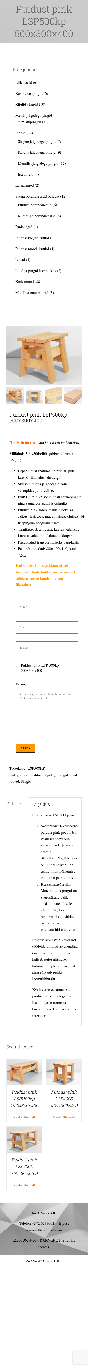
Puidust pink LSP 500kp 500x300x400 (40, 668)
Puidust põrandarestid (34, 204)
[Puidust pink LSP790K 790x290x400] (24, 1129)
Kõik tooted (24, 281)
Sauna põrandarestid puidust (37, 196)
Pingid (26, 781)
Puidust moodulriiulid (32, 248)
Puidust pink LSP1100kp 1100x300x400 (24, 1098)
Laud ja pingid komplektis (35, 270)
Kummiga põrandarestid (36, 215)
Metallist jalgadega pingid (38, 163)
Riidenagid (23, 226)
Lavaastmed (24, 185)
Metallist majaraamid (31, 292)
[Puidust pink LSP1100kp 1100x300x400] (24, 1062)
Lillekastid (23, 82)
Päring (22, 683)
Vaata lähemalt (24, 1117)
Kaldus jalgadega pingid (49, 774)
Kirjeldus (14, 803)
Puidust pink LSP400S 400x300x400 (64, 1098)
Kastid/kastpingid (29, 93)
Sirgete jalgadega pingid (37, 141)
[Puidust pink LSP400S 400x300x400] (63, 1062)
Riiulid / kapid (26, 104)
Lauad (20, 259)
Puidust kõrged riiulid (32, 237)
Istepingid (25, 174)
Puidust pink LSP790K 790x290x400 (24, 1166)
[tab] (16, 803)
